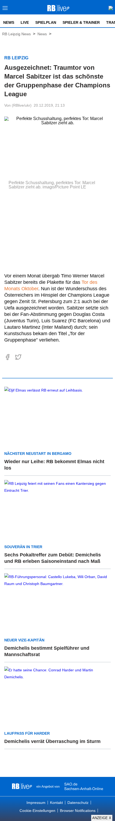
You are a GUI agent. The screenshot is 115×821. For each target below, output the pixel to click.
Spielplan (45, 22)
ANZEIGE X (101, 818)
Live (25, 22)
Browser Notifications (77, 810)
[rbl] (22, 786)
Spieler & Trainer (81, 22)
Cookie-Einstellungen (37, 810)
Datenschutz (78, 802)
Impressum (35, 802)
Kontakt (56, 802)
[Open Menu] (5, 9)
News (8, 22)
